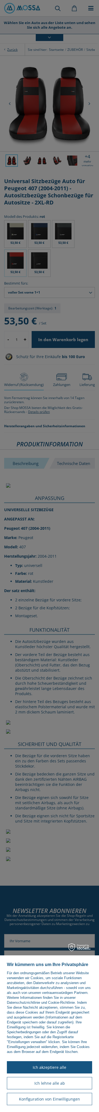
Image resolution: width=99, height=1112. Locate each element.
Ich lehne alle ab (49, 1083)
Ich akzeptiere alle (49, 1067)
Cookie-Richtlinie (61, 1002)
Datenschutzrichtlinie (23, 1002)
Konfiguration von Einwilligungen (49, 1099)
